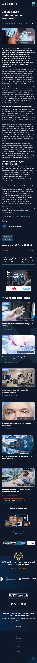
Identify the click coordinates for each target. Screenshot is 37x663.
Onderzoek (7, 236)
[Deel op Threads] (26, 23)
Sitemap (18, 648)
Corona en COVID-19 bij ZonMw (21, 216)
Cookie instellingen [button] (18, 654)
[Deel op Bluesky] (32, 23)
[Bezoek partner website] (8, 579)
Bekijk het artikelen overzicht (13, 500)
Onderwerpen (18, 641)
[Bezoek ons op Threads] (12, 604)
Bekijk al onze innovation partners (18, 568)
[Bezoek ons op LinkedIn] (22, 604)
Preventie (7, 239)
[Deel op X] (29, 23)
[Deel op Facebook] (35, 23)
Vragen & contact (18, 636)
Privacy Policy (18, 643)
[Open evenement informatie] (32, 658)
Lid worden (18, 533)
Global (18, 651)
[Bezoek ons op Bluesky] (15, 604)
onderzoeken (12, 70)
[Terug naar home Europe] (9, 4)
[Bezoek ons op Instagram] (25, 604)
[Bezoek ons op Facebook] (18, 604)
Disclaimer (18, 646)
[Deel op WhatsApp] (31, 245)
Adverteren (18, 638)
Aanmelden (18, 626)
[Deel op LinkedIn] (28, 245)
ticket (27, 262)
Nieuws (5, 9)
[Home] (2, 9)
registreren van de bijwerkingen (21, 209)
